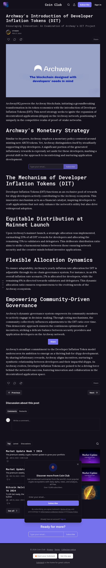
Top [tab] (8, 443)
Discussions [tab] (26, 443)
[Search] (68, 4)
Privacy (50, 549)
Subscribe (84, 4)
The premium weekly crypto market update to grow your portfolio (35, 454)
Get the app (65, 556)
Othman (15, 31)
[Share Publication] (74, 4)
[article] (53, 456)
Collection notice (68, 549)
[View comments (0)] (14, 39)
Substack (40, 562)
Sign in (98, 4)
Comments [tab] (12, 411)
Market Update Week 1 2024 (24, 451)
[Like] (8, 39)
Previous (16, 392)
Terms (57, 549)
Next (92, 392)
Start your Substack (46, 556)
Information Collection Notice (52, 512)
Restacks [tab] (23, 411)
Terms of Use (65, 509)
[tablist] (17, 411)
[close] (78, 464)
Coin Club (24, 458)
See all (11, 510)
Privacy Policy (72, 512)
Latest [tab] (15, 443)
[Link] (2, 130)
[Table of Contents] (3, 284)
